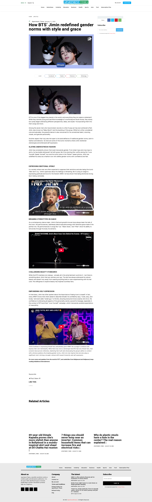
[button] (31, 3)
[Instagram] (27, 489)
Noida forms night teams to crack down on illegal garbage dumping (84, 483)
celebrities (66, 359)
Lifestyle (35, 16)
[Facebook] (109, 20)
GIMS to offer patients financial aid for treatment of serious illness (83, 477)
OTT (59, 359)
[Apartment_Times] (30, 21)
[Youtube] (35, 489)
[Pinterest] (116, 20)
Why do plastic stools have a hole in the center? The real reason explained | (107, 438)
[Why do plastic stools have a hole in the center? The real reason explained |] (108, 418)
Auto (72, 493)
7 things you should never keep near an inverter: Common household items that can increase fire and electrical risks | (75, 441)
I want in (116, 483)
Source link (32, 374)
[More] (123, 20)
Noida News (74, 480)
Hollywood (86, 359)
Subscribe (119, 29)
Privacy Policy (112, 33)
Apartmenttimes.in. (72, 499)
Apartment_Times (38, 21)
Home (30, 16)
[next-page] (32, 457)
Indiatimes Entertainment (42, 361)
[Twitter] (112, 20)
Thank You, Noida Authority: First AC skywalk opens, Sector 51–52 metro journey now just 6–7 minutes (84, 490)
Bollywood (77, 359)
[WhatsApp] (119, 20)
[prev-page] (30, 457)
